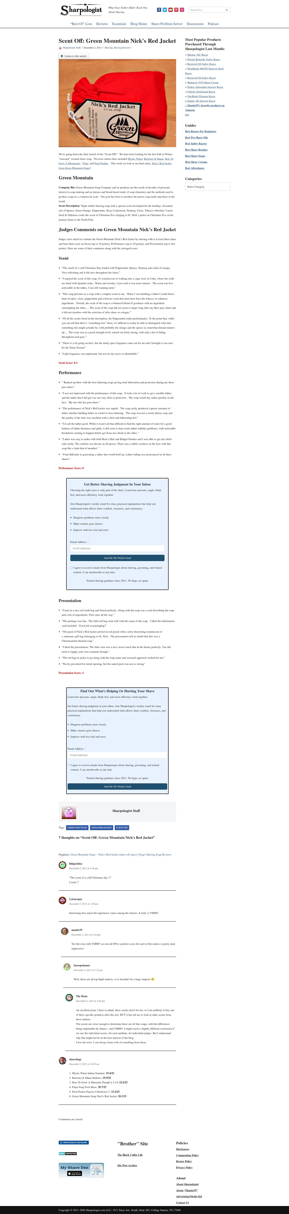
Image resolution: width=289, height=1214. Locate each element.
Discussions (195, 23)
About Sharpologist (187, 1184)
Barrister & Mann (153, 159)
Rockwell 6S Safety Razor (201, 64)
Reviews (102, 23)
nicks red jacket (102, 827)
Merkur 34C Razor (197, 54)
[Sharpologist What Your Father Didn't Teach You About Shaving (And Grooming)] (81, 10)
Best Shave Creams (196, 162)
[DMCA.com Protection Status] (68, 1154)
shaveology (75, 1059)
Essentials (119, 23)
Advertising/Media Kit (189, 1196)
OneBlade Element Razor (201, 96)
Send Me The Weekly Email (117, 557)
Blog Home (139, 23)
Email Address (78, 542)
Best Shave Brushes (196, 150)
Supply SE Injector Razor (201, 101)
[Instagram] (182, 10)
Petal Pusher (101, 163)
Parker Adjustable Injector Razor (205, 87)
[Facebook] (159, 10)
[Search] (227, 10)
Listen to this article (76, 56)
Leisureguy (75, 899)
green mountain (77, 827)
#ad (187, 114)
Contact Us (182, 1203)
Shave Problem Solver (166, 23)
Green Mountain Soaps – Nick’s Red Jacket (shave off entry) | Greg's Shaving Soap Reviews (120, 854)
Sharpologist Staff (72, 47)
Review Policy (184, 1161)
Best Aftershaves (194, 168)
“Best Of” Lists (81, 23)
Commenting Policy (187, 1155)
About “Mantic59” (187, 1190)
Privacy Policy (184, 1167)
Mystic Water (135, 159)
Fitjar (85, 163)
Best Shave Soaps (195, 156)
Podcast (213, 23)
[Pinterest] (176, 10)
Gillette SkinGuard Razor (201, 91)
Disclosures (182, 1149)
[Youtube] (170, 10)
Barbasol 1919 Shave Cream (203, 82)
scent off (122, 827)
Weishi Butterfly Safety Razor (203, 59)
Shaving (109, 47)
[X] (165, 10)
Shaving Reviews (122, 47)
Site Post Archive (127, 1165)
